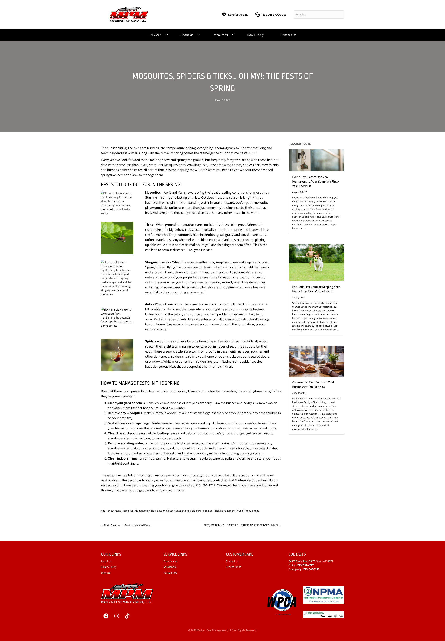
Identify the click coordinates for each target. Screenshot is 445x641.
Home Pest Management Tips (139, 510)
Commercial (170, 561)
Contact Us (288, 34)
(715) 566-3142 (310, 569)
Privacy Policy (108, 567)
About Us (187, 34)
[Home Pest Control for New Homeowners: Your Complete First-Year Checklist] (316, 160)
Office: (301, 565)
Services (155, 34)
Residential (169, 567)
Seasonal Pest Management (173, 510)
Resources (220, 34)
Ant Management (111, 510)
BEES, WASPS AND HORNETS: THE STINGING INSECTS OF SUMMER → (243, 525)
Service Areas (233, 567)
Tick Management (225, 510)
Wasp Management (248, 510)
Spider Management (201, 510)
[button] (166, 35)
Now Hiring (255, 34)
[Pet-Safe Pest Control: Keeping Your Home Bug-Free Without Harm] (316, 262)
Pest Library (170, 572)
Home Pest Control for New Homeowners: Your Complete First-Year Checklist (315, 181)
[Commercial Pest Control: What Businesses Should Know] (316, 361)
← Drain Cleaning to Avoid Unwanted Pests (126, 525)
